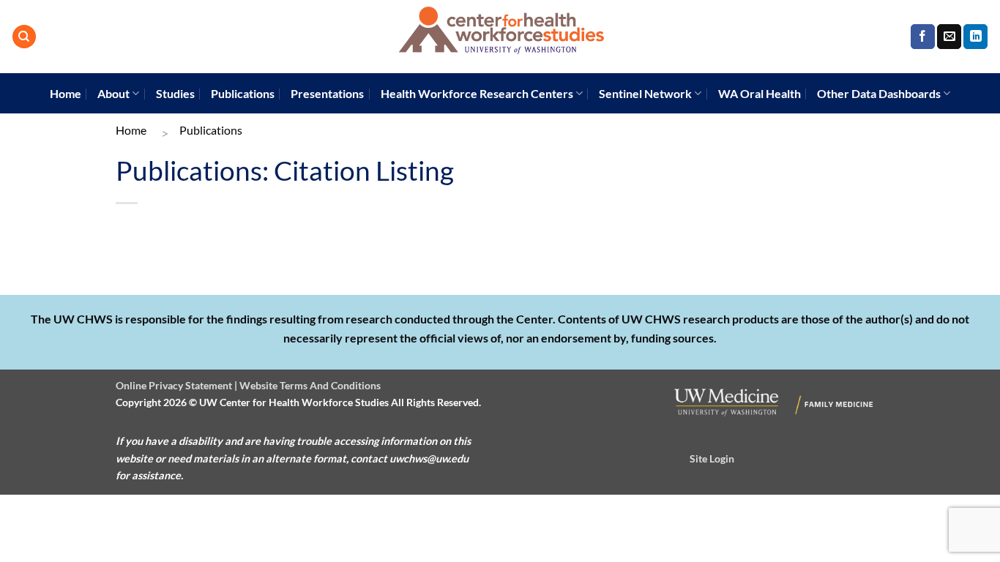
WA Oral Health (759, 93)
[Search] (24, 37)
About (113, 93)
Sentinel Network (645, 93)
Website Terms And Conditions (310, 385)
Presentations (327, 93)
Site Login (712, 458)
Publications (243, 93)
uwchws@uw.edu (429, 458)
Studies (175, 93)
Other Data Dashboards (879, 93)
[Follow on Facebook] (923, 36)
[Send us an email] (949, 36)
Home (65, 93)
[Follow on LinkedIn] (975, 36)
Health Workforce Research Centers (477, 93)
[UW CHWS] (500, 36)
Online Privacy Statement (174, 385)
